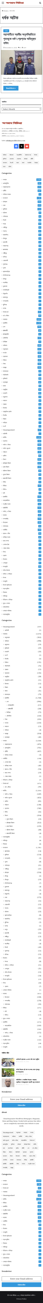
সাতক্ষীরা (5, 282)
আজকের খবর (28, 155)
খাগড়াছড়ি (5, 301)
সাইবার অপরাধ (7, 194)
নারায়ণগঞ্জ (5, 246)
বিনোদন (5, 559)
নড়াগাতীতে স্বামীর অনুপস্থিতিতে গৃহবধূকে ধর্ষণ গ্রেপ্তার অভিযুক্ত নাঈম (19, 38)
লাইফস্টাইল (6, 607)
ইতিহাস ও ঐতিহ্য (7, 599)
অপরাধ (6, 31)
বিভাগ (4, 459)
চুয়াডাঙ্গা (5, 286)
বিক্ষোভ (5, 408)
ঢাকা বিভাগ (6, 467)
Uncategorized (8, 430)
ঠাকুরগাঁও (5, 293)
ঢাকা (4, 205)
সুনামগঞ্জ (5, 264)
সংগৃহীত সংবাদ (6, 504)
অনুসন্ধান (5, 349)
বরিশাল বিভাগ (7, 471)
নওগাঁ (4, 426)
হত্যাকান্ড (5, 382)
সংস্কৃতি (5, 581)
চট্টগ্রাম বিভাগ (7, 463)
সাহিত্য (5, 423)
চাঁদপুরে (5, 238)
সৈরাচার (36, 162)
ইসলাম (35, 155)
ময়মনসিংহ (5, 235)
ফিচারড (5, 592)
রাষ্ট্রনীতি (5, 508)
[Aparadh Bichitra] (15, 3)
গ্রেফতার (19, 159)
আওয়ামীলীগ (19, 155)
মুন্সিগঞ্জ (5, 305)
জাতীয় (4, 437)
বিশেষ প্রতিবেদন (7, 585)
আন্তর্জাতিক (6, 500)
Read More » (11, 88)
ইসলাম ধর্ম (5, 312)
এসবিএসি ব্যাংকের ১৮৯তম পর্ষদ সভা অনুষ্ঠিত (27, 1059)
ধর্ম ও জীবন (6, 316)
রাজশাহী (5, 242)
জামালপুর (5, 297)
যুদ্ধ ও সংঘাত (6, 603)
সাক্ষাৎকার (5, 526)
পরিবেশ (5, 452)
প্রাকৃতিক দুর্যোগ (7, 411)
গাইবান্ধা (5, 216)
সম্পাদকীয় (5, 519)
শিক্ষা (4, 364)
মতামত (5, 515)
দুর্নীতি (32, 159)
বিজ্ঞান (4, 419)
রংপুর (4, 224)
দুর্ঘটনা (4, 456)
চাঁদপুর (4, 279)
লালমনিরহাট (6, 290)
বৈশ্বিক (5, 342)
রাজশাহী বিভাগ (7, 478)
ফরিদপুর (5, 596)
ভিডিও (5, 489)
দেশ (4, 327)
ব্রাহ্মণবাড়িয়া (6, 271)
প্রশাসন (5, 441)
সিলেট (4, 220)
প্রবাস (4, 555)
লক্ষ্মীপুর (5, 253)
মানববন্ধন (5, 371)
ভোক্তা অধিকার (7, 611)
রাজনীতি (5, 323)
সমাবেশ (5, 400)
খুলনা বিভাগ (6, 474)
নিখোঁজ (5, 415)
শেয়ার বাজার (6, 548)
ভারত (17, 162)
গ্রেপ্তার (12, 159)
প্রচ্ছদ (5, 404)
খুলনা (4, 268)
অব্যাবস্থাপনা (6, 187)
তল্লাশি (5, 393)
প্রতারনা (5, 356)
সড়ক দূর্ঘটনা (6, 588)
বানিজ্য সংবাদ (6, 537)
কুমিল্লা (4, 159)
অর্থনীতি (5, 530)
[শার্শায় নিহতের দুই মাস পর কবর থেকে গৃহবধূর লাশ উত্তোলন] (8, 1072)
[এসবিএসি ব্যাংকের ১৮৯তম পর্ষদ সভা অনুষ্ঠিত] (8, 1062)
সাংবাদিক (29, 162)
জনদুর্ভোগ (6, 334)
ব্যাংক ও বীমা (6, 533)
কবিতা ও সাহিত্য (7, 574)
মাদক (23, 162)
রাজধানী (5, 330)
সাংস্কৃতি (5, 566)
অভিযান (4, 155)
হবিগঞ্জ (5, 257)
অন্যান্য (5, 319)
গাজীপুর (5, 227)
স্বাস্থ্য (4, 367)
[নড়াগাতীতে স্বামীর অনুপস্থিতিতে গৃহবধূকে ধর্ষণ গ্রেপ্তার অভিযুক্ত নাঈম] (21, 62)
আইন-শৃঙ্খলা (6, 448)
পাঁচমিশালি (5, 375)
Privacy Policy (21, 1299)
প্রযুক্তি (5, 389)
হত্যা (4, 166)
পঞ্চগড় (5, 231)
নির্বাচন (5, 360)
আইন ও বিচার (7, 445)
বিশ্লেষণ (5, 522)
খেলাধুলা (5, 563)
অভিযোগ (11, 155)
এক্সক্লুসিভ (6, 183)
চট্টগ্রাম (25, 159)
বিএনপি (11, 162)
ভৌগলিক (5, 338)
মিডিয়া (4, 486)
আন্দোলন (5, 397)
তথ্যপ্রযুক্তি (6, 614)
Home (5, 11)
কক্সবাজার (5, 249)
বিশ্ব (4, 552)
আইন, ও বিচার (7, 511)
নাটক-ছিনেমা (6, 570)
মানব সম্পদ (6, 541)
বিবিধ (4, 482)
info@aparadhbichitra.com (15, 141)
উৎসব (4, 577)
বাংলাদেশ (5, 162)
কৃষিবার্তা (5, 378)
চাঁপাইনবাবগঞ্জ (6, 275)
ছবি (4, 493)
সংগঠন (5, 353)
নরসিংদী (5, 434)
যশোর (4, 308)
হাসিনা (9, 166)
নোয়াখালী (5, 260)
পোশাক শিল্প (6, 544)
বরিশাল (5, 213)
